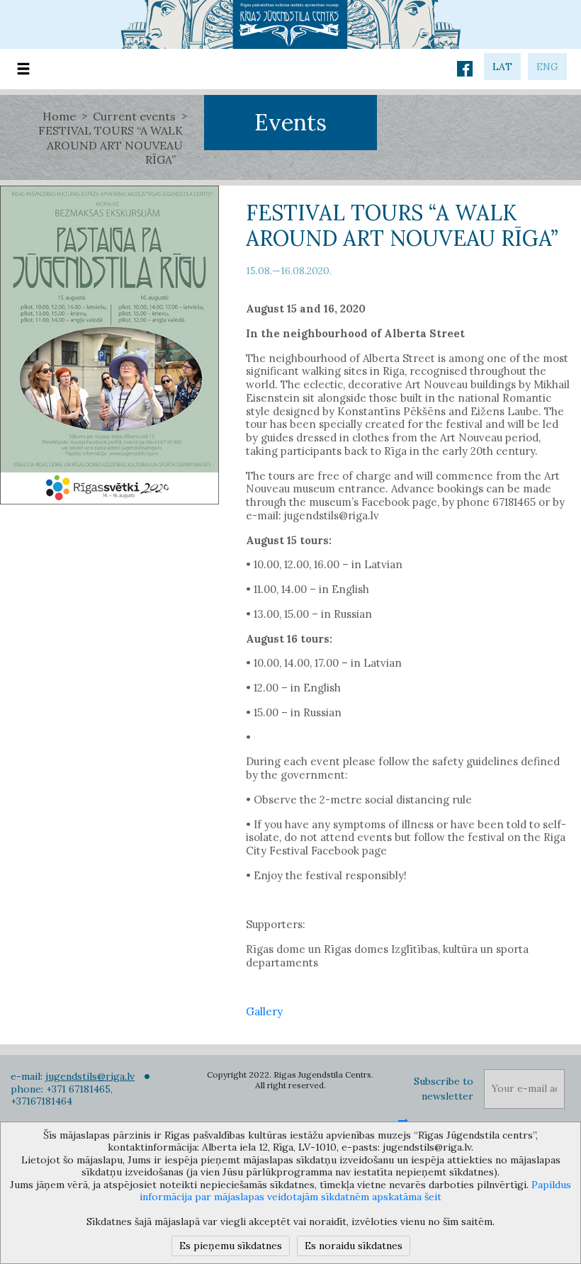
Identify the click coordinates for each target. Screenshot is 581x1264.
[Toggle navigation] (23, 69)
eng (547, 66)
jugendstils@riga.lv (90, 1076)
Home (59, 116)
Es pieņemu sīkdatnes (230, 1245)
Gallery (264, 1011)
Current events (134, 116)
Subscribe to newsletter (443, 1088)
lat (502, 66)
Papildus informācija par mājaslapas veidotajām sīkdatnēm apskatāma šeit (355, 1191)
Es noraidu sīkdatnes (353, 1245)
